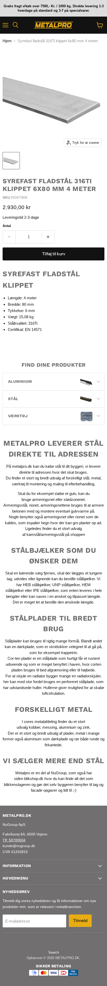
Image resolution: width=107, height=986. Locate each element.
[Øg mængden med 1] (48, 236)
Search (53, 952)
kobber (34, 727)
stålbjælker (86, 579)
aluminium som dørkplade (46, 739)
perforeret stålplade (78, 681)
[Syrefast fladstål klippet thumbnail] (11, 160)
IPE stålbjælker (45, 590)
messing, (50, 727)
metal (96, 478)
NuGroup (58, 773)
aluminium (67, 727)
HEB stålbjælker (36, 585)
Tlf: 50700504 (14, 840)
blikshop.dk (33, 778)
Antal (7, 226)
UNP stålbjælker (66, 585)
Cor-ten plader (20, 658)
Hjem (7, 41)
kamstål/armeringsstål (45, 534)
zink (86, 727)
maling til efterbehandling (73, 484)
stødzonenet (74, 499)
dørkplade (25, 646)
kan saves (37, 596)
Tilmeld (80, 920)
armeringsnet (44, 499)
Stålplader (13, 641)
